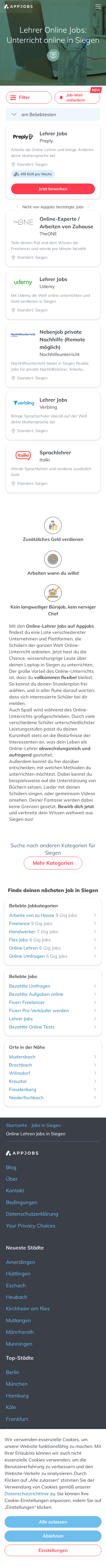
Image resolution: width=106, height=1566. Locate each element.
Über (12, 1179)
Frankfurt (17, 1419)
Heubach (16, 1297)
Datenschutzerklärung (32, 1214)
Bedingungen (22, 1202)
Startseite (16, 1125)
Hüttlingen (18, 1273)
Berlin (13, 1372)
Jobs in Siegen (46, 1125)
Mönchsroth (20, 1332)
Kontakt (15, 1190)
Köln (11, 1407)
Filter (24, 97)
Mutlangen (18, 1320)
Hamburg (17, 1395)
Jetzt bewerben (53, 188)
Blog (11, 1167)
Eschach (16, 1285)
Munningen (19, 1344)
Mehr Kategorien (53, 863)
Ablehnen (53, 1536)
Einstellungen (53, 1550)
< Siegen (18, 67)
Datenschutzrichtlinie (27, 1493)
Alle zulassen (53, 1522)
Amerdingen (20, 1262)
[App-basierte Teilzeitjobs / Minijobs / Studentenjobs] (16, 6)
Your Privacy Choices (30, 1225)
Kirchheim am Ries (28, 1308)
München (17, 1384)
